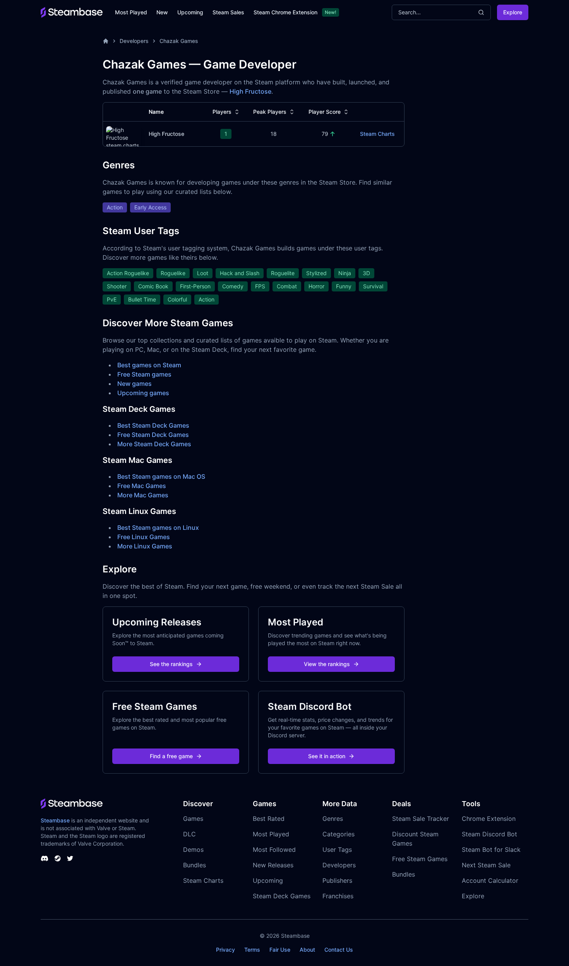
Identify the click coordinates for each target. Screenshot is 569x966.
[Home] (106, 41)
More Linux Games (144, 546)
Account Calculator (490, 880)
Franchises (337, 896)
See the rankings (171, 664)
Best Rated (268, 818)
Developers (134, 41)
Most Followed (274, 849)
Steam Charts (377, 133)
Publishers (337, 880)
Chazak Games (178, 41)
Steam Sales (228, 12)
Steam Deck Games (281, 896)
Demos (193, 849)
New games (134, 383)
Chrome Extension (489, 818)
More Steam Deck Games (154, 444)
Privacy (225, 949)
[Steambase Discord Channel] (44, 858)
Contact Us (338, 949)
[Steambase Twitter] (70, 858)
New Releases (273, 865)
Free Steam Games (419, 859)
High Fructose (250, 91)
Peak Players (269, 111)
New (162, 12)
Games (193, 818)
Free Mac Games (141, 486)
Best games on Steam (149, 365)
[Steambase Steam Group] (58, 858)
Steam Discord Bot (489, 834)
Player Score (324, 111)
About (307, 949)
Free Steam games (144, 374)
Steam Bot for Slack (491, 849)
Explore (512, 12)
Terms (252, 949)
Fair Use (279, 949)
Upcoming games (143, 393)
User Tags (337, 849)
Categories (338, 834)
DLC (189, 834)
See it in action (326, 756)
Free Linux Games (143, 537)
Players (222, 111)
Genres (332, 818)
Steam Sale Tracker (420, 818)
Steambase (55, 820)
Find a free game (171, 756)
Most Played (131, 12)
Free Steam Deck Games (153, 434)
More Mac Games (142, 495)
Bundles (194, 865)
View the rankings (327, 664)
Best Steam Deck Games (153, 425)
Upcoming (190, 12)
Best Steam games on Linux (158, 527)
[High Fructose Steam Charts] (123, 137)
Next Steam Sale (486, 865)
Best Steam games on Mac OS (161, 476)
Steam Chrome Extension (285, 12)
